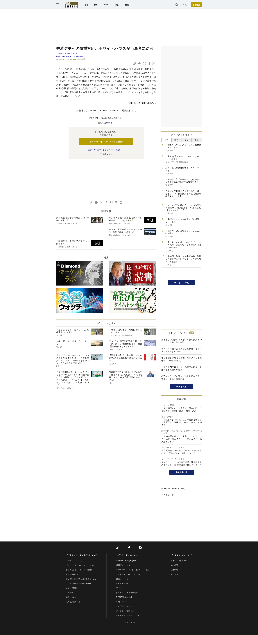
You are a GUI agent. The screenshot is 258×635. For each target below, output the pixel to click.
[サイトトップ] (71, 5)
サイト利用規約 (72, 574)
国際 (58, 56)
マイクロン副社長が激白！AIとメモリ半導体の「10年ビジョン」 (181, 359)
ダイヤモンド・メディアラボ (127, 615)
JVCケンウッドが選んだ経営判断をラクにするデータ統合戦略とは (181, 377)
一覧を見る (181, 386)
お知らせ (174, 574)
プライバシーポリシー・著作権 (78, 583)
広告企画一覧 (167, 495)
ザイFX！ (120, 588)
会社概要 (174, 565)
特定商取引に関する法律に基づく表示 (81, 578)
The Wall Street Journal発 (72, 56)
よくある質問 (71, 588)
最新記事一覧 (181, 472)
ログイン (184, 5)
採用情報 (174, 569)
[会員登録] (196, 4)
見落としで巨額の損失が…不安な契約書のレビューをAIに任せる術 (181, 341)
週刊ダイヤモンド (123, 565)
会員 (197, 140)
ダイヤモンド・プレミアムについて (80, 565)
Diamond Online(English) (126, 560)
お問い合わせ (71, 597)
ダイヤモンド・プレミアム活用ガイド (81, 569)
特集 (117, 4)
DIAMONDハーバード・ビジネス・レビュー (133, 569)
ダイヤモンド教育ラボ (125, 610)
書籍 (127, 4)
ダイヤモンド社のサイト (126, 555)
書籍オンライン (122, 578)
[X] (117, 548)
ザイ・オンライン (123, 583)
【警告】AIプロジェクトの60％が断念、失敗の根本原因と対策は (181, 368)
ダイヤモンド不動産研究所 (127, 592)
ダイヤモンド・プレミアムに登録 (106, 141)
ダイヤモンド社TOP (179, 560)
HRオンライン (122, 601)
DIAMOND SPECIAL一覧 (173, 488)
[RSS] (141, 548)
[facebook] (129, 548)
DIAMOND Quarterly (124, 597)
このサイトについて (74, 560)
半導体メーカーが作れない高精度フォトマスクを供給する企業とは (181, 350)
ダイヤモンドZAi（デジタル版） (129, 574)
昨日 (176, 140)
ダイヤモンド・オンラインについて (81, 555)
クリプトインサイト (124, 606)
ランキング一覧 (181, 282)
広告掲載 (69, 592)
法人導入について (73, 601)
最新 (166, 140)
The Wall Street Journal (66, 53)
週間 (186, 140)
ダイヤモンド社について (181, 555)
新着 (87, 4)
